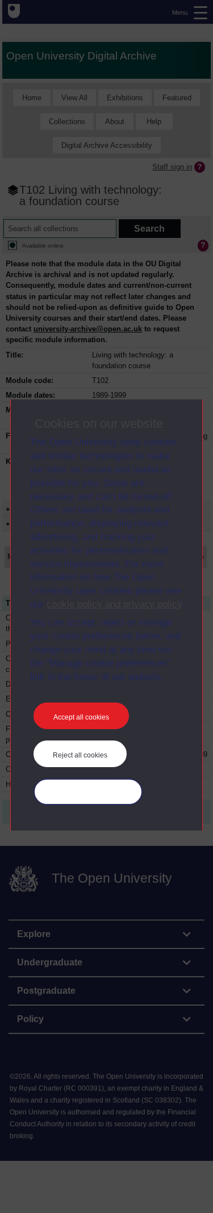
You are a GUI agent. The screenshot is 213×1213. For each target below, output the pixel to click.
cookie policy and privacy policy (114, 604)
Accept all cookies (81, 717)
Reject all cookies (80, 755)
